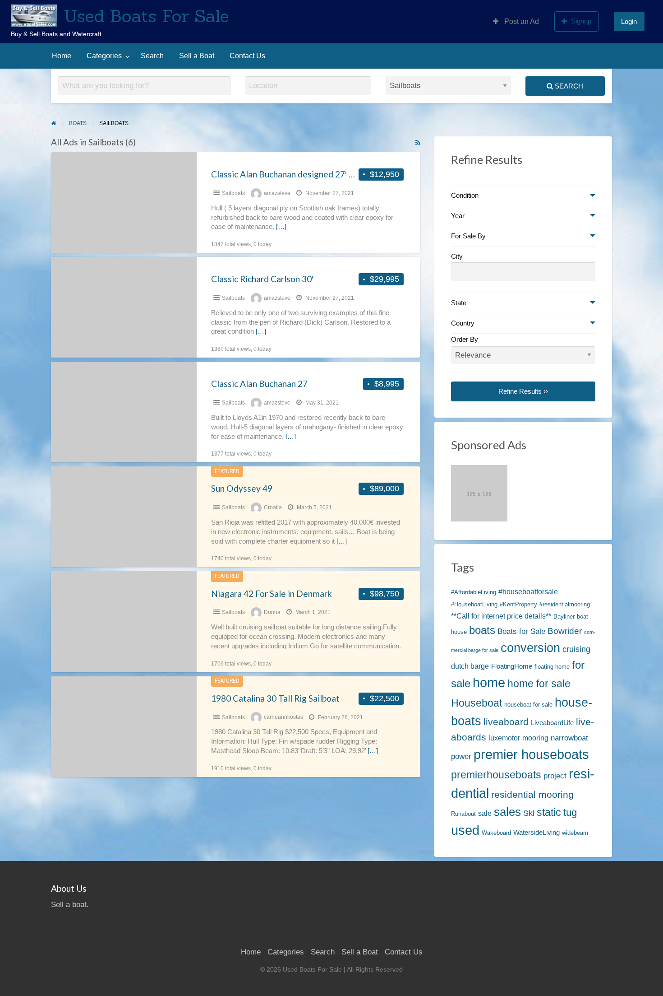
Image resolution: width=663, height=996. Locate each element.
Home (61, 56)
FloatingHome (511, 666)
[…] (281, 226)
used (465, 830)
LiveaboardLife (552, 722)
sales (507, 811)
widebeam (575, 832)
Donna (272, 612)
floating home (552, 666)
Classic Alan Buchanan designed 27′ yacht (290, 174)
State (458, 303)
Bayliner (564, 616)
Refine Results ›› (523, 391)
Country (462, 323)
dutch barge (470, 666)
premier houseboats (531, 754)
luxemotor (504, 738)
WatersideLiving (536, 832)
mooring (535, 738)
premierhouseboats (496, 775)
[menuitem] (516, 21)
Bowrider (565, 631)
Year (458, 215)
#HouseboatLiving (474, 604)
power (461, 756)
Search (152, 56)
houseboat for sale (528, 704)
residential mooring (532, 794)
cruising (576, 649)
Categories (104, 56)
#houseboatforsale (528, 591)
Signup (581, 21)
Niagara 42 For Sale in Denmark (271, 593)
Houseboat (476, 703)
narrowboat (569, 737)
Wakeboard (496, 832)
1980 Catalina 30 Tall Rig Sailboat (275, 698)
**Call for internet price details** (501, 616)
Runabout (463, 813)
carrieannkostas (283, 717)
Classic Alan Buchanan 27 (259, 383)
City (457, 256)
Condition (465, 195)
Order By (464, 339)
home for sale (539, 683)
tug (570, 812)
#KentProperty (518, 604)
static (549, 812)
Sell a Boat (196, 56)
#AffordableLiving (473, 592)
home (489, 682)
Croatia (273, 507)
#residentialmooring (564, 604)
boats (482, 630)
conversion (530, 648)
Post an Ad (520, 21)
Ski (528, 813)
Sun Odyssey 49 (241, 488)
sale (485, 813)
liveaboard (506, 722)
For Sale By (468, 236)
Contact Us (247, 56)
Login (629, 21)
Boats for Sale (521, 631)
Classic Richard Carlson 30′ (262, 279)
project (554, 775)
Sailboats (233, 193)
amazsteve (277, 193)
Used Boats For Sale (146, 16)
